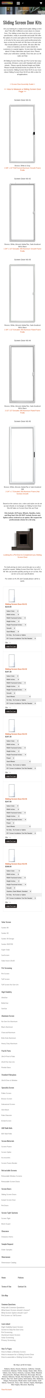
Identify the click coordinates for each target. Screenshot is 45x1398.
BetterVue (4, 1003)
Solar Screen (6, 922)
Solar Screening (7, 1338)
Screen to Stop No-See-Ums (12, 1330)
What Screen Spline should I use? (14, 1313)
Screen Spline (6, 1152)
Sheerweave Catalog (8, 1263)
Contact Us (22, 1286)
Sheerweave (6, 1256)
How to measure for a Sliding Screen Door (17, 1354)
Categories (18, 3)
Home (4, 1277)
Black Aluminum (7, 1027)
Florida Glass (6, 1067)
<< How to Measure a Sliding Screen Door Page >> (22, 90)
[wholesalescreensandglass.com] (7, 4)
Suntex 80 (5, 928)
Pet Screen (5, 974)
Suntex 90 (5, 933)
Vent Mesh (5, 1110)
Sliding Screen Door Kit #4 (16, 799)
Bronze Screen (6, 1099)
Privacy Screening (8, 1340)
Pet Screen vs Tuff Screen (11, 1315)
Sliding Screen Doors (8, 1194)
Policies (21, 1277)
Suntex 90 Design (7, 939)
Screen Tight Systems (10, 1212)
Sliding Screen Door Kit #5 (16, 864)
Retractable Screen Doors (10, 1181)
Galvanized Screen (8, 1104)
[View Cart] (41, 3)
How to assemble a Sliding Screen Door (16, 1357)
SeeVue (4, 1009)
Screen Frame (6, 1147)
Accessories (5, 1158)
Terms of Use (6, 1286)
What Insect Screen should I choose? (15, 1310)
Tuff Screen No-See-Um (10, 985)
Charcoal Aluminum (8, 1032)
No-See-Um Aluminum (9, 1021)
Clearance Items (7, 1237)
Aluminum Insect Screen (10, 1335)
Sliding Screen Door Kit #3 (16, 734)
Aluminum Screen (8, 1015)
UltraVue (4, 997)
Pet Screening (7, 968)
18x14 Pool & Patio (8, 1056)
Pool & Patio (6, 1050)
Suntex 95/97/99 (7, 944)
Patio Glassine (6, 1115)
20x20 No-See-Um (8, 1062)
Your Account (6, 1390)
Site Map (5, 1295)
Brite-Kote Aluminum (8, 1038)
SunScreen (5, 955)
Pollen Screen (6, 1093)
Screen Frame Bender (9, 1163)
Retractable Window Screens (11, 1176)
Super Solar (5, 950)
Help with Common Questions (12, 1307)
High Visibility (7, 991)
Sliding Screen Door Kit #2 (16, 669)
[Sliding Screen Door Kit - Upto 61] (22, 596)
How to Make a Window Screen (13, 1352)
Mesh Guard (5, 1224)
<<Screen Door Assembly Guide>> (22, 84)
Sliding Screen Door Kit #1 (16, 604)
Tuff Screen (5, 979)
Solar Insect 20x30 (8, 961)
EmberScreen (6, 1121)
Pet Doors (5, 1205)
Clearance (5, 1231)
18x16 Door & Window (9, 1080)
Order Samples (6, 1250)
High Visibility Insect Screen (12, 1327)
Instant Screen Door (8, 1200)
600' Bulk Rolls (6, 1134)
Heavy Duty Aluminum (9, 1043)
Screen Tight (5, 1218)
